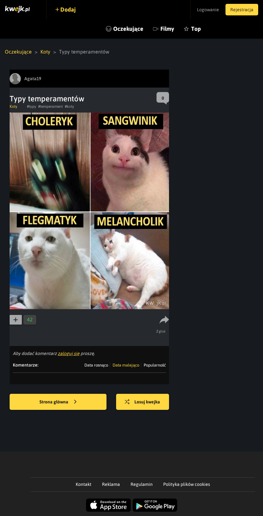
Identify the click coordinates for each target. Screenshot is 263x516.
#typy (31, 106)
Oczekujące (128, 28)
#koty (69, 106)
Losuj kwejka (147, 401)
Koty (45, 52)
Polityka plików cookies (186, 484)
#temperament (50, 106)
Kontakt (83, 484)
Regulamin (142, 484)
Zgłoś (161, 331)
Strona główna (54, 401)
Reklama (111, 484)
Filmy (167, 28)
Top (196, 28)
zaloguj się (69, 353)
